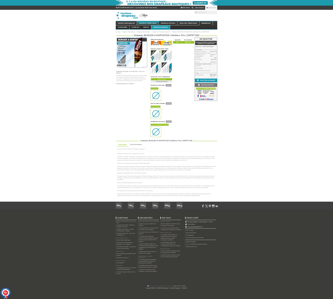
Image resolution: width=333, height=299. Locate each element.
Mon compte (190, 230)
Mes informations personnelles (194, 237)
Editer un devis (206, 85)
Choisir (168, 85)
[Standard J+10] (167, 43)
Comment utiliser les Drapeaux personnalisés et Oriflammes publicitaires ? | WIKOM (147, 261)
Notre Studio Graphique (123, 240)
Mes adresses (190, 235)
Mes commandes (191, 232)
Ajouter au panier (206, 80)
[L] (156, 68)
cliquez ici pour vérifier (179, 286)
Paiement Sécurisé (191, 246)
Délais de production (123, 257)
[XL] (167, 68)
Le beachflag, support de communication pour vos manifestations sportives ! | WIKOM (170, 244)
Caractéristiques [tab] (136, 144)
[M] (167, 56)
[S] (156, 56)
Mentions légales (191, 241)
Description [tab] (122, 144)
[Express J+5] (156, 43)
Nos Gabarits (120, 262)
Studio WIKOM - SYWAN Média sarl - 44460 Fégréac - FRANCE (166, 288)
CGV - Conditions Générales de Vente (196, 244)
